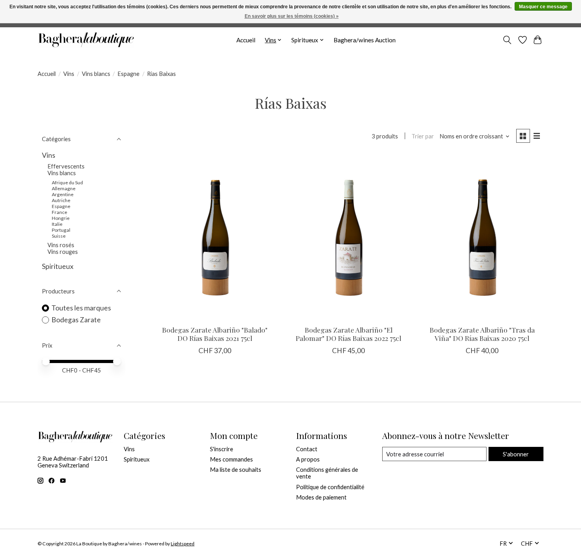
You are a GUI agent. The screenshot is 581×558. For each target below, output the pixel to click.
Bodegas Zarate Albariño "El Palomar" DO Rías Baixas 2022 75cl (348, 333)
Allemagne (63, 188)
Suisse (59, 236)
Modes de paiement (321, 497)
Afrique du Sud (67, 182)
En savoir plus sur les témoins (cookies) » (292, 16)
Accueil (245, 40)
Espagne (128, 73)
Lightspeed (182, 544)
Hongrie (61, 218)
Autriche (61, 200)
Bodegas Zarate (76, 320)
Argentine (63, 194)
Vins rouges (62, 251)
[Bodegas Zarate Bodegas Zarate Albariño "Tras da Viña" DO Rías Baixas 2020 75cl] (482, 237)
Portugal (61, 230)
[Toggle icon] (507, 40)
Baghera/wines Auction (365, 40)
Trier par (422, 136)
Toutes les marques (81, 308)
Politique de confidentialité (330, 487)
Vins (68, 73)
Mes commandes (231, 459)
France (59, 212)
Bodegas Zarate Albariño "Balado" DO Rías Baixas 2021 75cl (215, 333)
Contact (306, 449)
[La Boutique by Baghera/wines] (86, 40)
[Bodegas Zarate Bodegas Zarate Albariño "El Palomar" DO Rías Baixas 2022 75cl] (348, 237)
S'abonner (516, 454)
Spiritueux (58, 266)
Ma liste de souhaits (235, 469)
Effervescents (66, 166)
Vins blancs (96, 73)
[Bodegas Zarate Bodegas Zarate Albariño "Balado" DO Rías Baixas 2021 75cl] (215, 237)
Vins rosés (60, 245)
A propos (308, 459)
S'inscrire (221, 449)
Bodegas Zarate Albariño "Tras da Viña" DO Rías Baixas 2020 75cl (482, 333)
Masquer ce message (543, 6)
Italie (57, 224)
